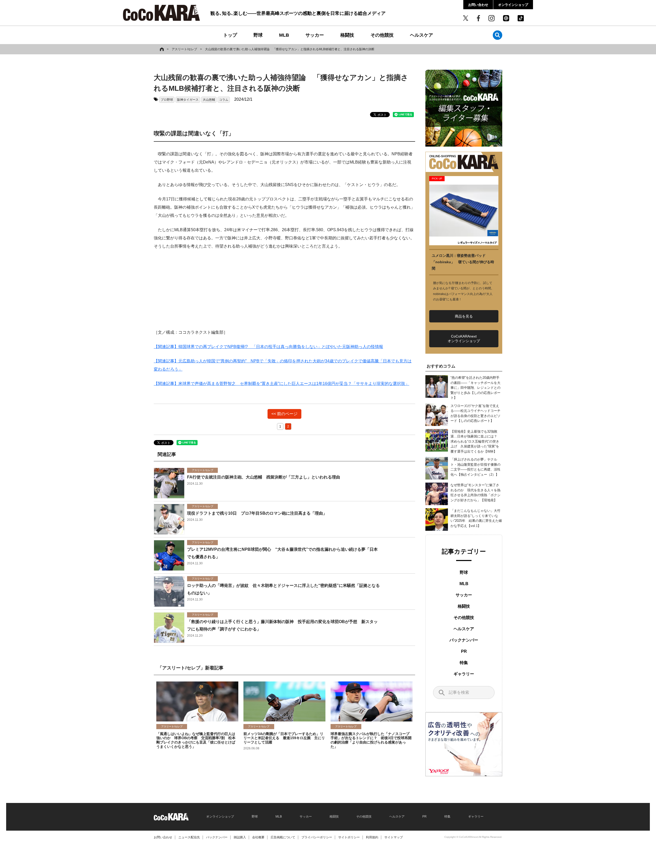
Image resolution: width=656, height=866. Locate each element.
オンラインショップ (513, 5)
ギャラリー (464, 674)
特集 (464, 662)
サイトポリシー (349, 837)
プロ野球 (167, 99)
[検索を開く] (497, 35)
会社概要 (258, 837)
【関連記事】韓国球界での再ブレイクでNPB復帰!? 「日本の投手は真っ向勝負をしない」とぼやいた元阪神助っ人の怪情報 (268, 346)
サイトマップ (393, 837)
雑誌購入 (240, 837)
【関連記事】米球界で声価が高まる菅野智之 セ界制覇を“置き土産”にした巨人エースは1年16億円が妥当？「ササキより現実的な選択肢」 (281, 383)
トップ (230, 35)
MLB (284, 35)
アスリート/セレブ (184, 49)
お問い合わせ (478, 5)
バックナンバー (463, 640)
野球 (258, 35)
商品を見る (464, 316)
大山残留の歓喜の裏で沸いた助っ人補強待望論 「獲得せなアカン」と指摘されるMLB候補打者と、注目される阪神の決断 (289, 49)
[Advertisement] (284, 292)
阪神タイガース (188, 99)
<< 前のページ (284, 414)
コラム (223, 99)
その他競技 (382, 35)
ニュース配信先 (189, 837)
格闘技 (347, 35)
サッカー (314, 35)
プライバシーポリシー (316, 837)
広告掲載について (283, 837)
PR (464, 651)
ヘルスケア (421, 35)
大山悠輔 (209, 99)
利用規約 (372, 837)
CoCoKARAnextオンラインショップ (464, 338)
